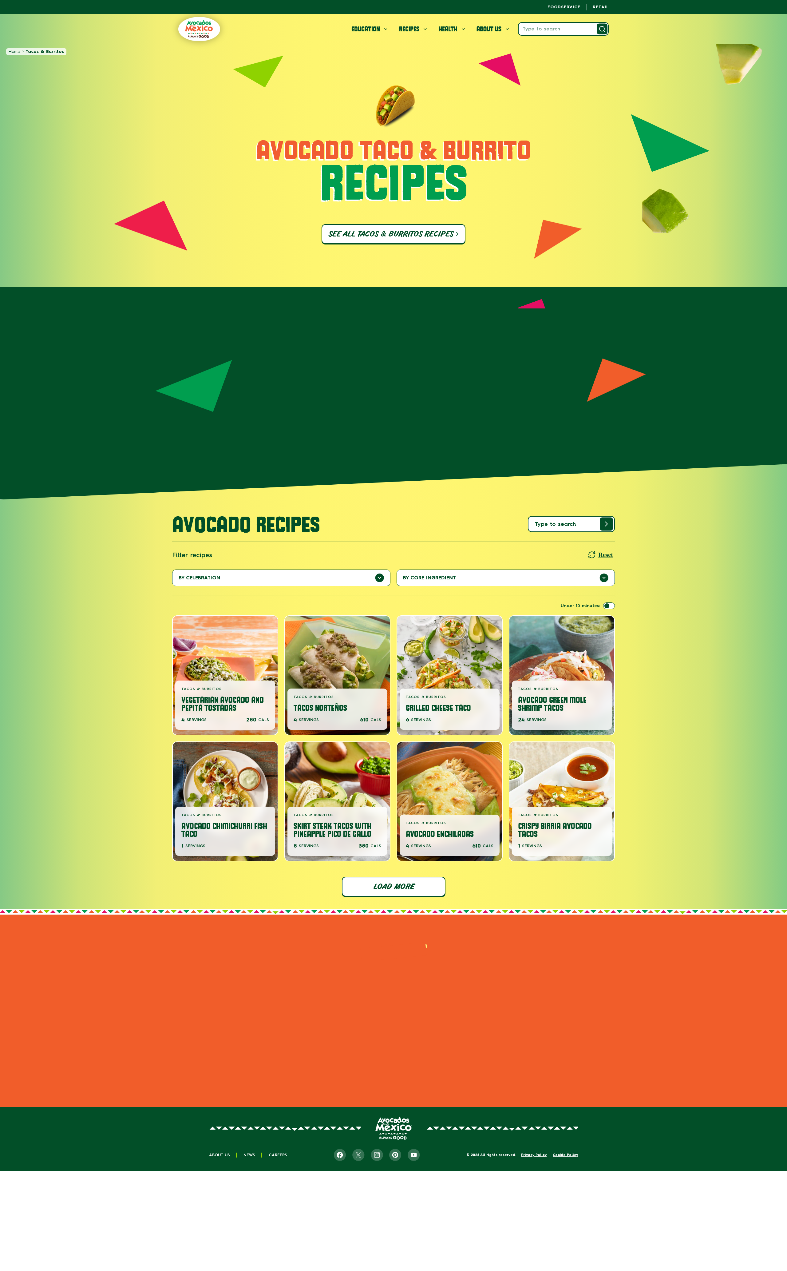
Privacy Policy (534, 1155)
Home (14, 51)
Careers (278, 1155)
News (249, 1155)
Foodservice (564, 7)
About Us (219, 1155)
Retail (601, 7)
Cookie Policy (565, 1155)
